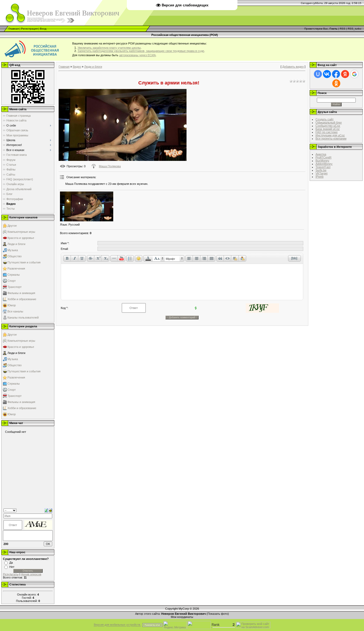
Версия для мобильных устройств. (117, 624)
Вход (43, 28)
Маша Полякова (110, 166)
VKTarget (321, 173)
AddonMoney (324, 163)
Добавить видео (293, 66)
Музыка (12, 250)
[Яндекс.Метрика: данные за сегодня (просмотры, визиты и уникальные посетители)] (175, 625)
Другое (12, 225)
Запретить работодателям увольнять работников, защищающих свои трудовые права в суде (141, 50)
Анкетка (321, 154)
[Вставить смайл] (50, 510)
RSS (342, 28)
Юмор (11, 305)
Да (11, 562)
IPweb (319, 176)
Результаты (11, 574)
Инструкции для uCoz (330, 135)
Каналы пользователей (23, 317)
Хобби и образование (21, 299)
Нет (11, 566)
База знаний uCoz (328, 129)
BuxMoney (322, 160)
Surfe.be (321, 170)
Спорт (11, 280)
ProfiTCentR (323, 157)
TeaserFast (323, 167)
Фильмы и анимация (21, 293)
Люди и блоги (16, 244)
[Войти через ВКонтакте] (327, 74)
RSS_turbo (354, 28)
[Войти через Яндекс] (345, 74)
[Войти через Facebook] (336, 74)
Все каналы (15, 311)
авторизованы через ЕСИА (137, 55)
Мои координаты (182, 616)
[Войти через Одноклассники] (336, 83)
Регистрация (29, 28)
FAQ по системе (327, 132)
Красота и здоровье (20, 237)
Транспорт (14, 286)
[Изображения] (86, 207)
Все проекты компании (331, 138)
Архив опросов (31, 574)
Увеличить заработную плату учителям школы (109, 47)
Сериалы (13, 274)
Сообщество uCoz (328, 125)
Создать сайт (325, 119)
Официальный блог (329, 122)
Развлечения (16, 268)
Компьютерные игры (21, 231)
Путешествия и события (24, 262)
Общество (14, 256)
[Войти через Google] (354, 74)
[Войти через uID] (318, 74)
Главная (14, 28)
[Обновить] (46, 510)
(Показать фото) (218, 613)
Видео (77, 66)
